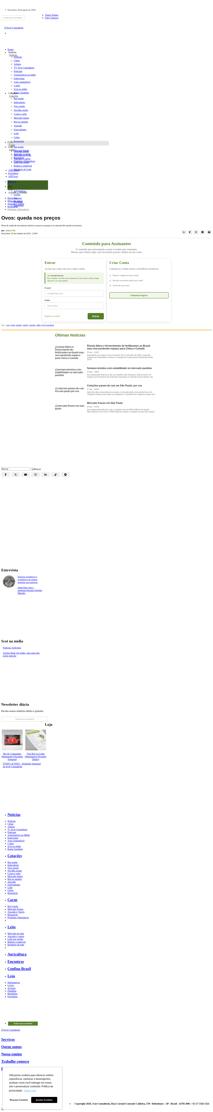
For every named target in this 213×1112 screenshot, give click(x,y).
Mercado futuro (21, 118)
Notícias (13, 55)
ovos (8, 325)
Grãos (17, 137)
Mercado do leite (15, 933)
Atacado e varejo (15, 203)
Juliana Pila (10, 231)
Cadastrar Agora (139, 295)
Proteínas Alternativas (18, 209)
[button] (35, 468)
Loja (10, 189)
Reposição (19, 141)
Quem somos (11, 1047)
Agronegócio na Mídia (18, 835)
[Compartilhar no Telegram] (202, 232)
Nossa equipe (11, 1054)
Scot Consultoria (48, 325)
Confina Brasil (19, 969)
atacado (19, 325)
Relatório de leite (15, 944)
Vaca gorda (19, 106)
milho (38, 325)
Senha (47, 300)
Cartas (10, 843)
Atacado (18, 125)
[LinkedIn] (45, 474)
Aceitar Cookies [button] (44, 1100)
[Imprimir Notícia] (209, 232)
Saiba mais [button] (30, 1090)
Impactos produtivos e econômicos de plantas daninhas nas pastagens (28, 580)
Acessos (11, 988)
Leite (16, 133)
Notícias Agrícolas (12, 647)
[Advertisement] (106, 442)
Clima (10, 824)
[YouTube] (25, 474)
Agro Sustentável (15, 840)
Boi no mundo (21, 122)
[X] (15, 474)
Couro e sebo (20, 114)
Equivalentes (20, 129)
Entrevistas (12, 838)
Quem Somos (51, 15)
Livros (10, 985)
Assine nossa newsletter (12, 18)
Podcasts (11, 832)
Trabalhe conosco (15, 1061)
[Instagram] (35, 474)
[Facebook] (5, 474)
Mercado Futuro (15, 909)
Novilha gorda (21, 110)
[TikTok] (55, 474)
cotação (25, 325)
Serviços (8, 1039)
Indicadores (19, 102)
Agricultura (13, 170)
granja (13, 325)
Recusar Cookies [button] (19, 1100)
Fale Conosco (51, 17)
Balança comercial (16, 942)
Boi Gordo (12, 906)
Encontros (13, 173)
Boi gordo (19, 98)
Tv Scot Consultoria (17, 829)
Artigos (11, 826)
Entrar (95, 316)
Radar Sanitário (15, 849)
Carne (12, 145)
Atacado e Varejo (15, 912)
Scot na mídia (14, 846)
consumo (32, 325)
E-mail (48, 288)
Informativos (13, 982)
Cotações (13, 96)
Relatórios (12, 993)
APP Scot (13, 176)
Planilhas (11, 991)
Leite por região (15, 939)
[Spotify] (65, 474)
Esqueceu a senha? (52, 316)
